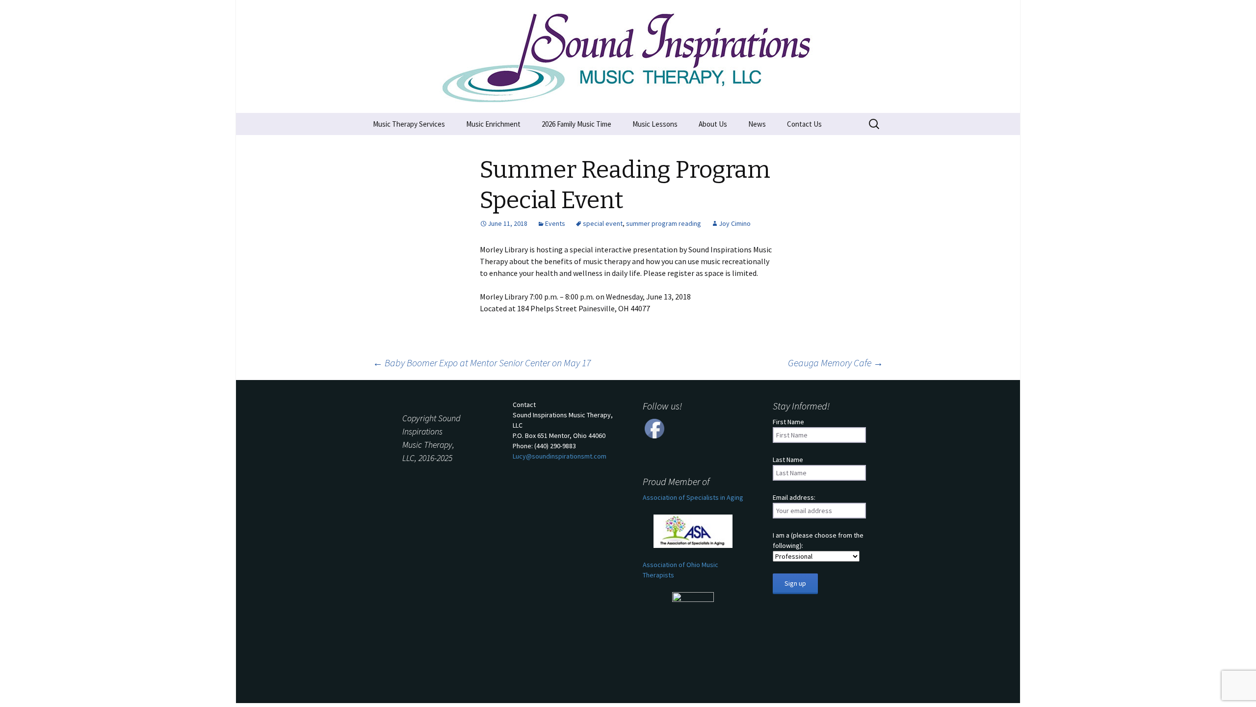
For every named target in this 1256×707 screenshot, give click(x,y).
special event (603, 223)
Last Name (788, 459)
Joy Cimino (735, 223)
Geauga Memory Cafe (835, 362)
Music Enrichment (493, 124)
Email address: (794, 497)
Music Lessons (655, 124)
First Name (788, 421)
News (757, 124)
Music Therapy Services (409, 124)
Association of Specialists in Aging (693, 497)
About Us (713, 124)
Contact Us (804, 124)
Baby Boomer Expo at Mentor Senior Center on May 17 (482, 362)
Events (555, 223)
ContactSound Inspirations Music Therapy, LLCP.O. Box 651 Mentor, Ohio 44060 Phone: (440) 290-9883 (563, 430)
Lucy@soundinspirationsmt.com (559, 456)
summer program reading (663, 223)
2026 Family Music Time (576, 124)
